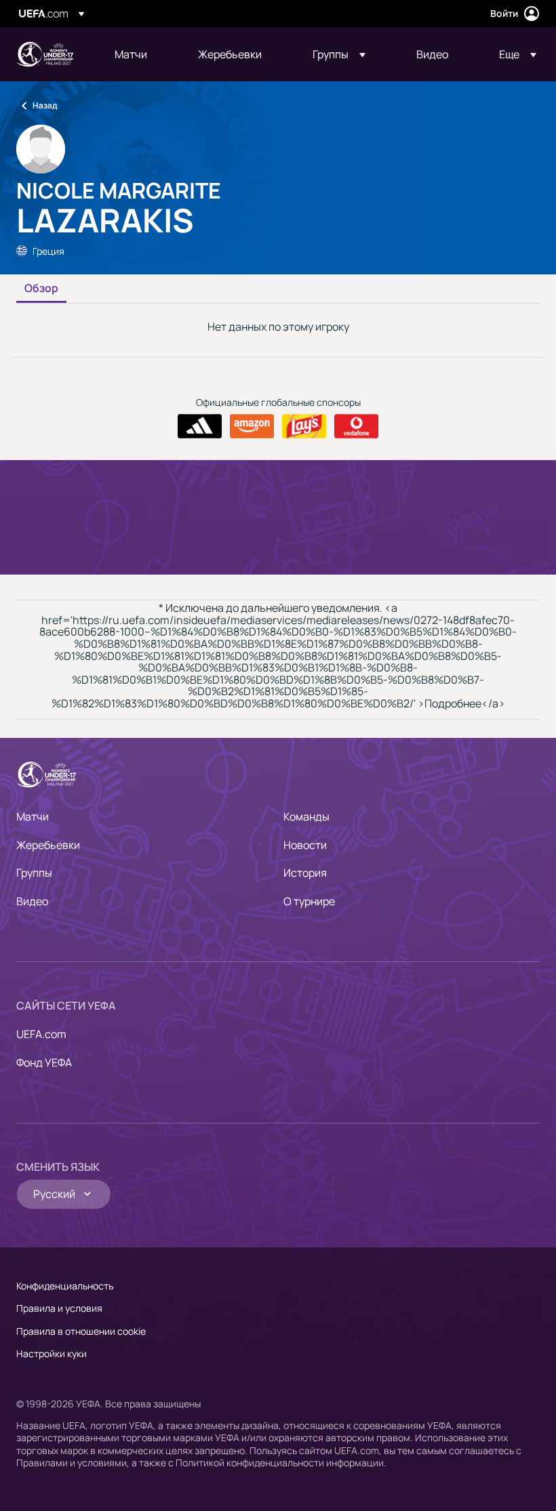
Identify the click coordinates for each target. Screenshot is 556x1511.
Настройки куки (51, 1353)
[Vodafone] (356, 426)
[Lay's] (304, 426)
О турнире (309, 901)
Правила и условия (59, 1308)
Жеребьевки (48, 844)
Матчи (32, 816)
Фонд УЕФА (44, 1062)
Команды (306, 816)
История (305, 872)
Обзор (41, 289)
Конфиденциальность (64, 1285)
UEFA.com (41, 1034)
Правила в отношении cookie (81, 1331)
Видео (32, 901)
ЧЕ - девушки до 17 (44, 54)
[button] (339, 54)
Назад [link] (45, 105)
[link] (131, 54)
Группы (34, 872)
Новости (305, 844)
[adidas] (200, 426)
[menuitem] (139, 54)
